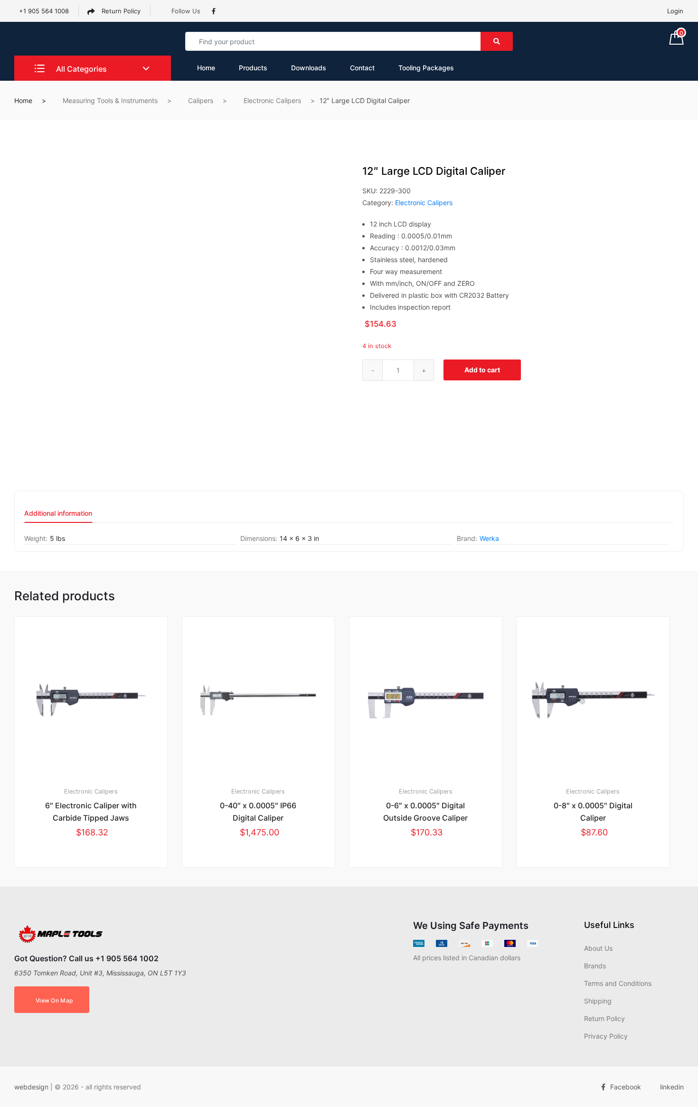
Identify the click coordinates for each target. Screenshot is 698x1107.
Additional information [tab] (58, 513)
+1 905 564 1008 (44, 11)
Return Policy (120, 11)
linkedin (672, 1087)
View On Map (54, 1000)
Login (675, 11)
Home (206, 68)
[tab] (58, 516)
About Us (598, 948)
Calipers (200, 100)
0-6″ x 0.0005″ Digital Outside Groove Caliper (425, 812)
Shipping (598, 1001)
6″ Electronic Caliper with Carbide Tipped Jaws (91, 812)
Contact (362, 68)
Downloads (308, 68)
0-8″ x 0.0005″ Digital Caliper (593, 812)
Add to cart (482, 370)
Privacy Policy (606, 1036)
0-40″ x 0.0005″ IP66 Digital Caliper (258, 812)
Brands (595, 966)
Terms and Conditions (617, 983)
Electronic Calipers (272, 100)
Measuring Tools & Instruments (110, 100)
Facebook (625, 1087)
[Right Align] (497, 41)
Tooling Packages (426, 68)
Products (253, 68)
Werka (489, 538)
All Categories (80, 69)
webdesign (31, 1087)
